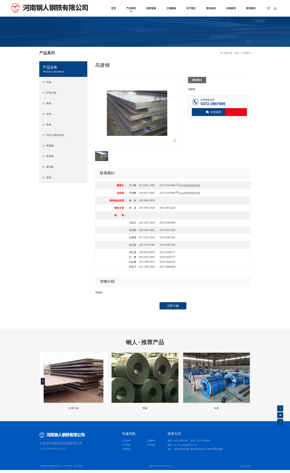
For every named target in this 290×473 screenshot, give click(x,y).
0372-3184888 (167, 185)
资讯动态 (151, 445)
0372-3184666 (167, 222)
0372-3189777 (167, 252)
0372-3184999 (167, 193)
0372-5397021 (167, 237)
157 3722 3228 (147, 237)
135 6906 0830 (147, 200)
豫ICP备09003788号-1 (161, 466)
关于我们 (126, 445)
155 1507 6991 (147, 257)
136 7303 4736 (147, 208)
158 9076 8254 (147, 252)
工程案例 (151, 440)
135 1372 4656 (147, 222)
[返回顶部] (245, 466)
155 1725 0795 (147, 245)
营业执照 (78, 466)
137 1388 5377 (147, 262)
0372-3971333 (167, 230)
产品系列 (246, 53)
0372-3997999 (181, 440)
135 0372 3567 (147, 193)
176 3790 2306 (147, 266)
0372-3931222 (167, 262)
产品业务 (126, 440)
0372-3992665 (167, 266)
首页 (237, 53)
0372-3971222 (167, 208)
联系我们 (126, 449)
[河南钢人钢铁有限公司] (49, 8)
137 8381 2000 (147, 185)
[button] (247, 381)
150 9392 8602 (147, 230)
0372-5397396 (167, 245)
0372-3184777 (167, 257)
